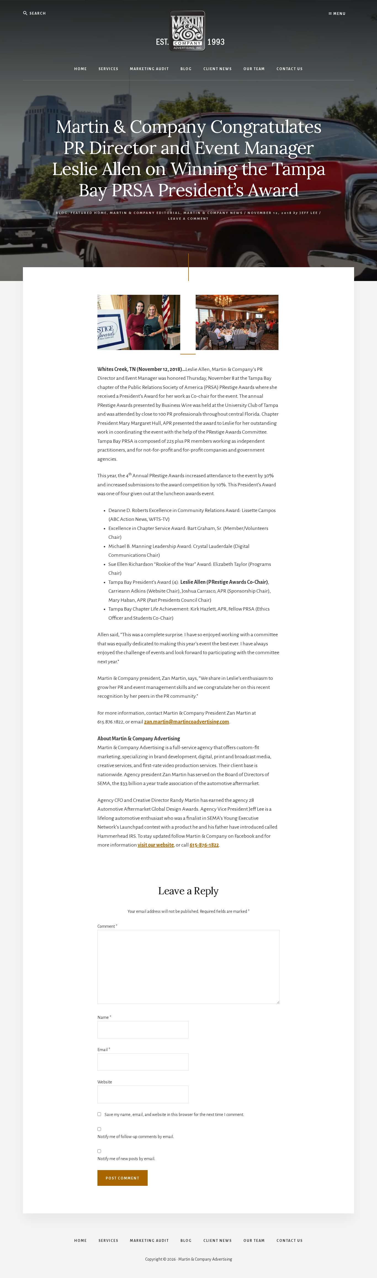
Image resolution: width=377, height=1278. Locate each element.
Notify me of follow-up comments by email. (135, 1136)
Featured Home (89, 213)
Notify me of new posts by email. (126, 1159)
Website (104, 1082)
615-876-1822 (204, 845)
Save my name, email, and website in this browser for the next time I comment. (174, 1114)
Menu (339, 14)
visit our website (156, 845)
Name (104, 1017)
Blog (62, 213)
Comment (107, 926)
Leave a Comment (188, 219)
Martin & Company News (213, 213)
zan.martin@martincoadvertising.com (186, 722)
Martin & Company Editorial (145, 213)
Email (103, 1050)
